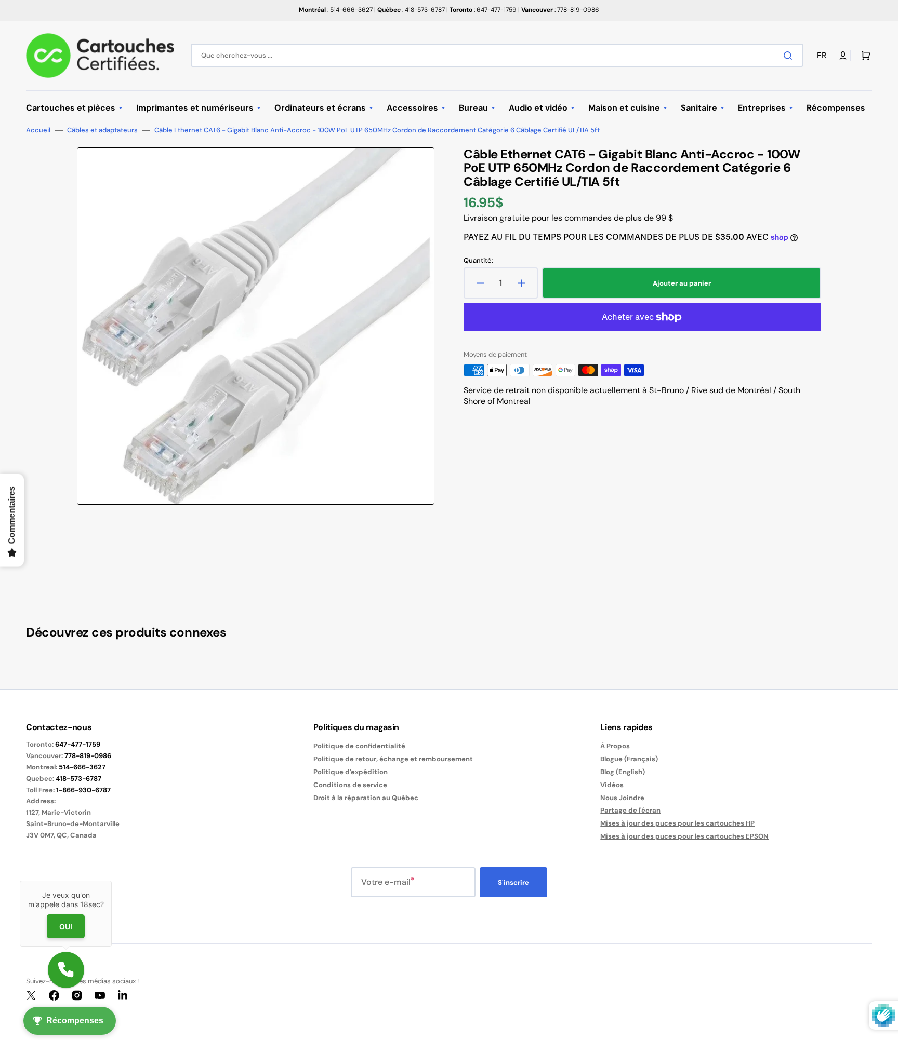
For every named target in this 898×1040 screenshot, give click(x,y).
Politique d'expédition (350, 771)
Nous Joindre (622, 797)
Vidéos (612, 784)
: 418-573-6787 (411, 10)
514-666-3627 (82, 767)
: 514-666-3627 (336, 10)
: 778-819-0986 (560, 10)
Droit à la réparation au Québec (365, 797)
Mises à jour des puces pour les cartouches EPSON (684, 836)
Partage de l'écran (630, 810)
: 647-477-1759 (483, 10)
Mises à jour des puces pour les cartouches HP (677, 823)
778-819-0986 (87, 755)
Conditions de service (350, 784)
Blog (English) (622, 771)
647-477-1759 (77, 744)
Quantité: (478, 260)
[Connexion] (843, 55)
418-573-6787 (78, 778)
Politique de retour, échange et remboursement (393, 758)
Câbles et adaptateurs (102, 130)
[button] (823, 55)
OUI (65, 926)
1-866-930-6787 (83, 790)
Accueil (38, 130)
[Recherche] (789, 55)
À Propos (615, 746)
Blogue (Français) (629, 758)
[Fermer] (111, 880)
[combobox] (497, 55)
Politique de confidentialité (359, 746)
